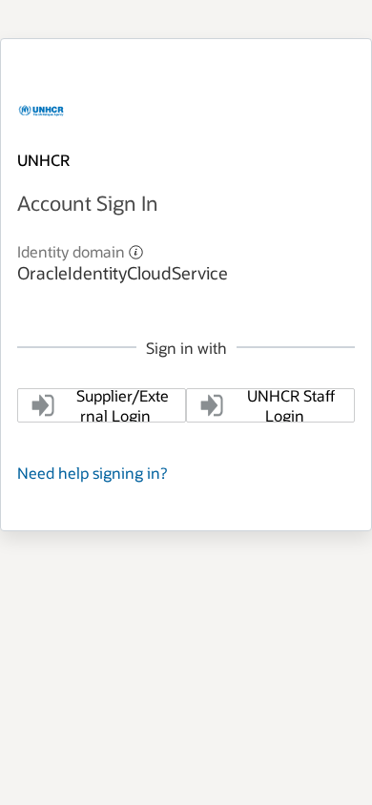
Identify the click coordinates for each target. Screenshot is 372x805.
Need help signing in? (92, 473)
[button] (136, 250)
